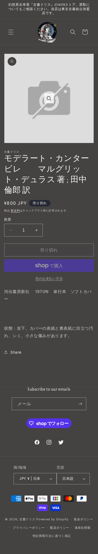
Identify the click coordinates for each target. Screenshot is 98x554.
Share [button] (16, 352)
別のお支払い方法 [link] (49, 278)
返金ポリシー (83, 519)
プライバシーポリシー (29, 528)
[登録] (80, 403)
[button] (11, 32)
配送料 (15, 210)
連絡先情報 (83, 528)
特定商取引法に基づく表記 (52, 536)
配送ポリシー (59, 528)
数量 (7, 219)
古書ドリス (27, 519)
